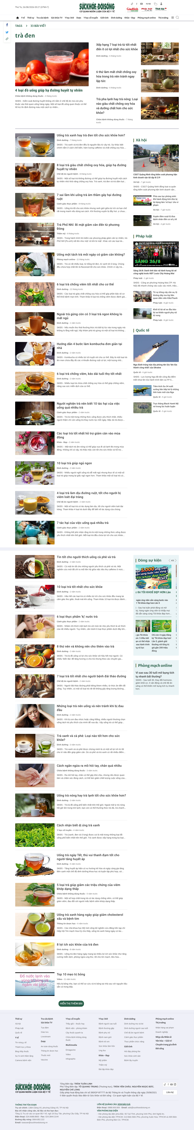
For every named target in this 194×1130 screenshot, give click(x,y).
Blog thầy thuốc (22, 1051)
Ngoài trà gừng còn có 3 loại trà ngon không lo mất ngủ (89, 316)
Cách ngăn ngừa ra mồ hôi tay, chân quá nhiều (89, 765)
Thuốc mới (45, 1055)
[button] (169, 560)
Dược (78, 17)
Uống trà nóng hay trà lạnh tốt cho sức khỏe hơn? (91, 795)
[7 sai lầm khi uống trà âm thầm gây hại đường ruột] (35, 205)
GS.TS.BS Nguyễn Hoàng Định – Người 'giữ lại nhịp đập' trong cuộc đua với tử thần (145, 641)
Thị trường (163, 17)
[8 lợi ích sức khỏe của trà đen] (35, 954)
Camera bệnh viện (23, 1060)
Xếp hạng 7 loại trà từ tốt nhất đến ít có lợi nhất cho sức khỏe (117, 47)
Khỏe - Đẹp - (63, 442)
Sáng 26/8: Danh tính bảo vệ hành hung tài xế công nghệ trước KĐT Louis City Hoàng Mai (154, 272)
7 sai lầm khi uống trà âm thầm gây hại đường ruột (89, 197)
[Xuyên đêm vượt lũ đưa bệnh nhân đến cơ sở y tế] (142, 220)
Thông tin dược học (49, 1051)
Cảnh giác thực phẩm (133, 1037)
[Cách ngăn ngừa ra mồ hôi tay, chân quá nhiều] (35, 775)
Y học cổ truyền (91, 17)
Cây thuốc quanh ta (74, 1032)
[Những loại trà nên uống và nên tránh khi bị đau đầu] (35, 716)
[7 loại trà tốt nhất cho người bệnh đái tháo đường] (35, 686)
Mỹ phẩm (103, 1060)
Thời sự (30, 17)
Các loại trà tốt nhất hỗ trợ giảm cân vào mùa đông (88, 435)
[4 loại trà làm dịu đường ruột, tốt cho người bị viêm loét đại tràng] (35, 503)
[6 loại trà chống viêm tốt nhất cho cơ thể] (35, 294)
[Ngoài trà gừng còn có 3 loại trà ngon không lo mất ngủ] (35, 324)
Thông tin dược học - (67, 923)
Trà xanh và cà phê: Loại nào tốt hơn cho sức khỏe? (88, 738)
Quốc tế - (137, 372)
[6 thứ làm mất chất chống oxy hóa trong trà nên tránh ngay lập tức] (160, 81)
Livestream (46, 1036)
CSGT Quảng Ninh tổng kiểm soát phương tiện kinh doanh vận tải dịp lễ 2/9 (155, 176)
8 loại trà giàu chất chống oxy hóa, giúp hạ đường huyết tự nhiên (91, 167)
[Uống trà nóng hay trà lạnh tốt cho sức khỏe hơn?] (35, 805)
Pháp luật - (138, 278)
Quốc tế (142, 330)
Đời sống (160, 1048)
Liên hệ (170, 1092)
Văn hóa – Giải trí (164, 1041)
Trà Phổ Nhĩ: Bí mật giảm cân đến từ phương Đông (88, 226)
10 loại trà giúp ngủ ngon (74, 463)
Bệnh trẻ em (104, 1041)
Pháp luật (144, 236)
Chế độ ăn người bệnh (134, 1032)
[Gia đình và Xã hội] (132, 10)
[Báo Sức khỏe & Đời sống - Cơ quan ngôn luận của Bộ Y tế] (97, 7)
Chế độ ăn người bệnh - (68, 174)
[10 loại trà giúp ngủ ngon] (35, 473)
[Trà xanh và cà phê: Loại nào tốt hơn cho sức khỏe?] (35, 745)
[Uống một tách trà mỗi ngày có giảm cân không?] (35, 264)
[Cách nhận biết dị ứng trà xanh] (35, 835)
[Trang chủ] (17, 18)
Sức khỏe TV (56, 17)
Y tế (23, 17)
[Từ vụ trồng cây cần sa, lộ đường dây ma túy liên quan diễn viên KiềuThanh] (142, 296)
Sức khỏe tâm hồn (107, 1046)
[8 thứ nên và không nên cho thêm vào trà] (35, 656)
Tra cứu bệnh (43, 17)
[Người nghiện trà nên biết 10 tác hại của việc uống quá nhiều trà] (35, 413)
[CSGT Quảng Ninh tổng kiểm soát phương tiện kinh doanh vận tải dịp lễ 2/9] (156, 158)
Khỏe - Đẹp (130, 17)
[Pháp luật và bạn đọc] (147, 10)
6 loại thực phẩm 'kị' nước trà (77, 616)
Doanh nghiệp (162, 1032)
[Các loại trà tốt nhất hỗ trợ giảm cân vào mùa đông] (35, 443)
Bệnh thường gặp (106, 1028)
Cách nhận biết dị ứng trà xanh (78, 825)
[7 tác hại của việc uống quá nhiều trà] (35, 532)
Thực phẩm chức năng (134, 1041)
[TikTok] (132, 4)
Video (68, 1054)
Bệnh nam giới (105, 1037)
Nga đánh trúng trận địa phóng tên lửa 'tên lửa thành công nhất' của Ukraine (155, 366)
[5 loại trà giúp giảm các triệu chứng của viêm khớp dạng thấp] (35, 895)
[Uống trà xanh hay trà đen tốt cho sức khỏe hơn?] (35, 145)
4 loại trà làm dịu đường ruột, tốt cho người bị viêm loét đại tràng (89, 495)
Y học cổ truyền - (65, 830)
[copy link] (7, 38)
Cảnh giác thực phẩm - (68, 204)
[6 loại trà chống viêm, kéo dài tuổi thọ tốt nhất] (35, 383)
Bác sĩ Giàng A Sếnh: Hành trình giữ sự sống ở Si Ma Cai (167, 638)
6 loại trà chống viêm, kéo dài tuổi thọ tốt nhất (89, 374)
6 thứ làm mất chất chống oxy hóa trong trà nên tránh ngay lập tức (116, 76)
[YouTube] (141, 4)
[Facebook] (136, 4)
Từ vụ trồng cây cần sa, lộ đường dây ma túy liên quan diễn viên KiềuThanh (165, 295)
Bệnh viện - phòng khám (76, 1028)
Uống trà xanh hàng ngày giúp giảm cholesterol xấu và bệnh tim (90, 916)
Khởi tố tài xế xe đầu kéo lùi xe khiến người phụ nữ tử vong (165, 312)
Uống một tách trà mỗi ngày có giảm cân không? (91, 254)
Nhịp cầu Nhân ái (164, 1037)
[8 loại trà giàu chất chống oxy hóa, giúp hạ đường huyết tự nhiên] (35, 175)
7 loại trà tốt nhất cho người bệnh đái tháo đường (91, 676)
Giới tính (104, 17)
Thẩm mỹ (103, 1065)
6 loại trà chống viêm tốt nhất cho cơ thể (85, 284)
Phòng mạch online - (67, 259)
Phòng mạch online (147, 17)
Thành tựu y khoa (23, 1047)
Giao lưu (44, 1032)
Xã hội (141, 140)
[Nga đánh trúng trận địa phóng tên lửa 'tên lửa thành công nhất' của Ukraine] (156, 348)
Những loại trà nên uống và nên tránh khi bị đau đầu (90, 708)
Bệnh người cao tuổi (108, 1024)
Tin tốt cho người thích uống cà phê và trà (86, 557)
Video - (60, 979)
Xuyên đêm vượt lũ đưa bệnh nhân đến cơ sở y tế (165, 218)
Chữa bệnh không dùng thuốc (76, 1038)
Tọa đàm (45, 1028)
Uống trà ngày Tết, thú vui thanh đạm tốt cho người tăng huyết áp (88, 857)
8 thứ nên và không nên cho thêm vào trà (85, 646)
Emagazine (71, 1050)
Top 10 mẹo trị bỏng (71, 974)
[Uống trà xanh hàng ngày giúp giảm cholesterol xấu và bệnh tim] (35, 924)
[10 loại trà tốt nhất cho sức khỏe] (35, 596)
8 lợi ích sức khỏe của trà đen (77, 944)
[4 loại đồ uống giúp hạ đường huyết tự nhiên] (52, 64)
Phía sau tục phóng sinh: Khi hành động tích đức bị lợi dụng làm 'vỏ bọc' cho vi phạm (165, 201)
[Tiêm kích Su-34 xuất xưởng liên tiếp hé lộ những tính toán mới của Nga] (142, 390)
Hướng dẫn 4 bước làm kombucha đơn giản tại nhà (89, 346)
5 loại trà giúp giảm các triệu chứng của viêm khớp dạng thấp (88, 887)
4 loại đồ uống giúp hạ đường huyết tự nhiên (49, 90)
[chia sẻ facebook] (7, 24)
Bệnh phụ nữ (104, 1032)
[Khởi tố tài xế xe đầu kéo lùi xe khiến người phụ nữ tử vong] (142, 313)
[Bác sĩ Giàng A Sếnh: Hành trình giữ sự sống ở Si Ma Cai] (167, 626)
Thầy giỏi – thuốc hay (75, 1024)
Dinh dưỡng (116, 17)
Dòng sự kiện (149, 560)
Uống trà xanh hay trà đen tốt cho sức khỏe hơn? (91, 135)
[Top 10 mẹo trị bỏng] (35, 984)
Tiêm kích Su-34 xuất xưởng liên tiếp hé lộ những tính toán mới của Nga (166, 389)
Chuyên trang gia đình (166, 1044)
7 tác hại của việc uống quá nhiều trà (83, 523)
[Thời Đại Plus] (161, 9)
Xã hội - (136, 182)
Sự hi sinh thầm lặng (24, 1056)
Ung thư (102, 1050)
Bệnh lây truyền (131, 1060)
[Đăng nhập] (161, 3)
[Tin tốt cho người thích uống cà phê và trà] (35, 567)
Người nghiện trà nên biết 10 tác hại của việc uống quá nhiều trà (88, 405)
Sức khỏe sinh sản (132, 1056)
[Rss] (175, 1084)
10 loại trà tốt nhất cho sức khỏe (79, 587)
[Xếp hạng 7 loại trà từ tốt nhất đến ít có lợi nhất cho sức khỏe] (160, 53)
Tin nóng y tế (21, 1042)
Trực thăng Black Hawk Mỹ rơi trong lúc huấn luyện (166, 405)
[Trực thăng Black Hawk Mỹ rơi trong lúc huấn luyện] (142, 407)
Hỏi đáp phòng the (132, 1051)
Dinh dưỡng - (102, 56)
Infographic (70, 1059)
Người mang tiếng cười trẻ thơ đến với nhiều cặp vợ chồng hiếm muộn (154, 601)
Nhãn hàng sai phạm (165, 1028)
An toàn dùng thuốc (49, 1046)
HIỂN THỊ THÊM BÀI (71, 1003)
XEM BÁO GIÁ (124, 1104)
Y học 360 (69, 17)
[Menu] (172, 17)
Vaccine (44, 1060)
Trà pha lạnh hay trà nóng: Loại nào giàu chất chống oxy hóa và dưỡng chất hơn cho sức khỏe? (117, 106)
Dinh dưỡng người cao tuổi (136, 1028)
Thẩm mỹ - (62, 233)
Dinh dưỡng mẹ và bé (133, 1024)
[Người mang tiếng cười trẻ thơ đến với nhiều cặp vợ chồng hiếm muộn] (156, 577)
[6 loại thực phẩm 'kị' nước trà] (35, 626)
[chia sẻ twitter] (7, 32)
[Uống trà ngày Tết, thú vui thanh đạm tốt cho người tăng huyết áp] (35, 865)
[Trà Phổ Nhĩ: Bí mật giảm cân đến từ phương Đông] (35, 234)
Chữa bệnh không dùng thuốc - (30, 96)
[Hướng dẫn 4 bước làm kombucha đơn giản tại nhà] (35, 354)
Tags (19, 26)
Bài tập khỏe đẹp (106, 1069)
